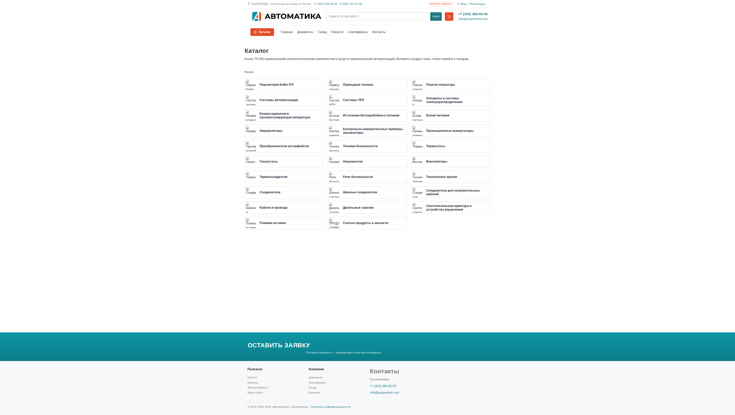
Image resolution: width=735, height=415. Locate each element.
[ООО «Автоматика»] (286, 16)
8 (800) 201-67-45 (351, 3)
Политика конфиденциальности (331, 406)
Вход (463, 3)
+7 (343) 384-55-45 (325, 3)
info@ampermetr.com (473, 19)
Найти (436, 16)
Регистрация (477, 3)
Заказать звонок (440, 3)
